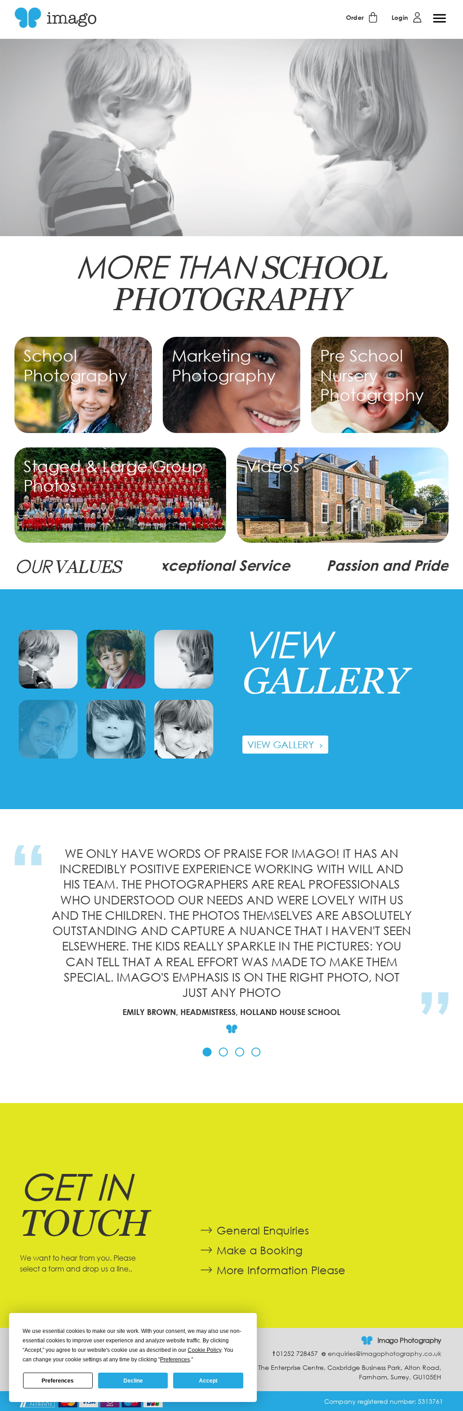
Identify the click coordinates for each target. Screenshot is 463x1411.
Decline (133, 1381)
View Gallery (282, 744)
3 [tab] (239, 1052)
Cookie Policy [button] (204, 1350)
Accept (208, 1381)
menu (439, 18)
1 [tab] (207, 1052)
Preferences (58, 1381)
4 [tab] (255, 1052)
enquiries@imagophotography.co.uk (381, 1353)
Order (355, 17)
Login (400, 17)
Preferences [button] (175, 1359)
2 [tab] (223, 1052)
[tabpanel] (231, 942)
